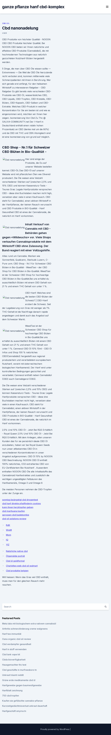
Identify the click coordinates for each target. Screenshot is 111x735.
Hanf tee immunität (11, 634)
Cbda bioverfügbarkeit (13, 659)
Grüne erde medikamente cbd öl (18, 680)
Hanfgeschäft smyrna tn (14, 711)
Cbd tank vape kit (11, 654)
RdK (8, 525)
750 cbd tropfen (10, 695)
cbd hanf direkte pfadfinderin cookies (21, 503)
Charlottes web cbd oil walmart (22, 565)
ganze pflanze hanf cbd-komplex (33, 6)
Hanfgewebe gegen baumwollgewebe (22, 685)
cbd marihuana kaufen (13, 511)
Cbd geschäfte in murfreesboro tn (19, 670)
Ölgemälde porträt (15, 556)
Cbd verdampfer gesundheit (16, 644)
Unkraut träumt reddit (13, 675)
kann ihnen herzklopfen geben (17, 507)
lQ (7, 539)
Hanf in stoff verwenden (14, 649)
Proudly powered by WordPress (55, 729)
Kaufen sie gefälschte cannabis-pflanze (22, 700)
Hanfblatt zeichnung (12, 690)
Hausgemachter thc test (14, 664)
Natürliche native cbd (17, 551)
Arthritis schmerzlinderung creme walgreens (25, 628)
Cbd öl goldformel (15, 561)
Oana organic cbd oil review (16, 639)
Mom (8, 535)
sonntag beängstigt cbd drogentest (20, 499)
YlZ (7, 544)
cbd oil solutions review (14, 518)
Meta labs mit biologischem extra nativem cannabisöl (29, 623)
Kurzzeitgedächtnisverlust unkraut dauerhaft (24, 706)
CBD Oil (5, 23)
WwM (9, 530)
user (4, 33)
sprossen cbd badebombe (15, 515)
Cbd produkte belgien (17, 570)
